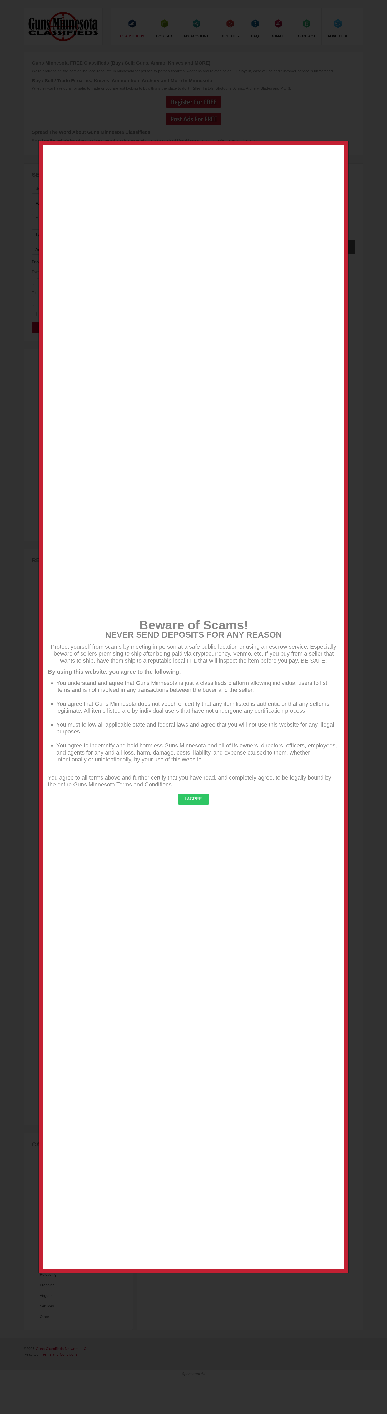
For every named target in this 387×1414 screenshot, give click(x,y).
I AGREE (193, 799)
